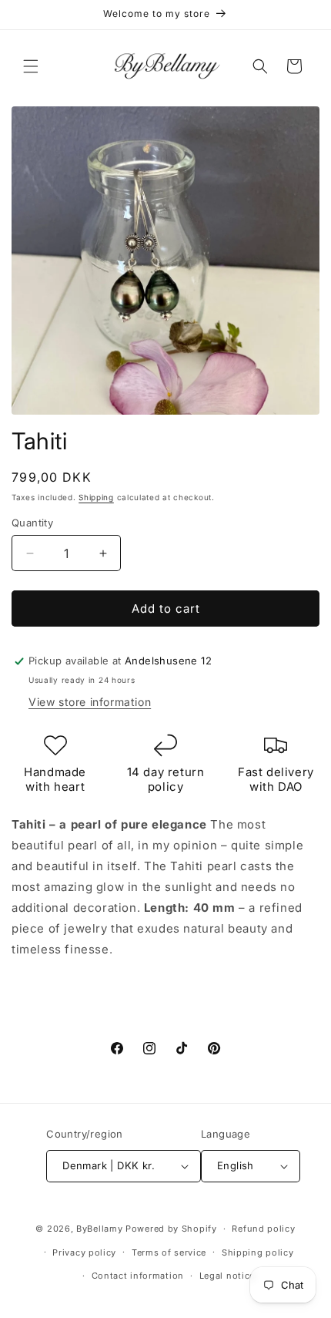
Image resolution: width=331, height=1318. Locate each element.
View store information (89, 701)
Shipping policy (258, 1252)
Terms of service (169, 1252)
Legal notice (227, 1275)
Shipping (96, 497)
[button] (31, 66)
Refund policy (263, 1228)
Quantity (32, 522)
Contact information (138, 1275)
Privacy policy (84, 1252)
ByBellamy (99, 1228)
